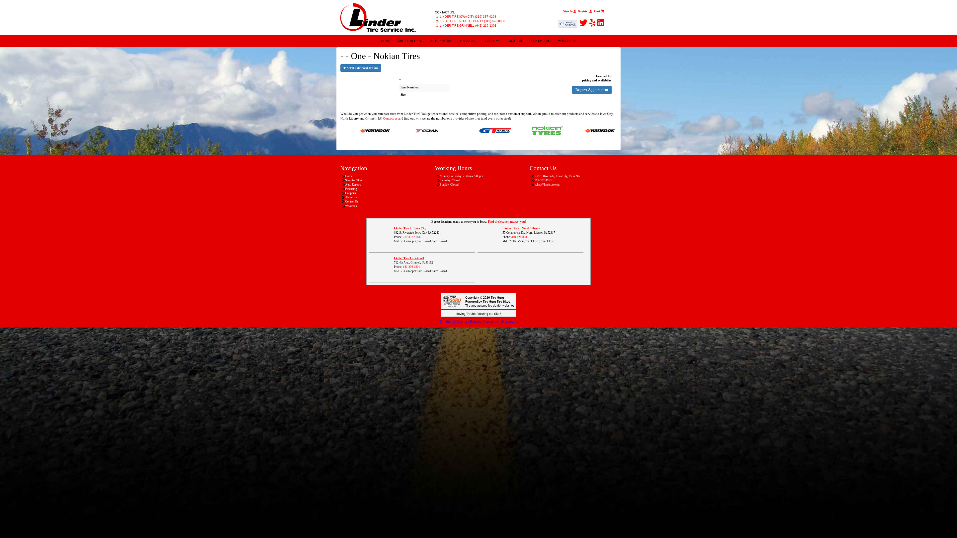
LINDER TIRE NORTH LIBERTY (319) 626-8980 (472, 21)
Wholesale (567, 41)
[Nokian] (506, 130)
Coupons (492, 41)
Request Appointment (591, 90)
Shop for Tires (410, 41)
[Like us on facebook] (568, 22)
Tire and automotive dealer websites (489, 303)
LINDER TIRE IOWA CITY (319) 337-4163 (468, 16)
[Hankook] (558, 130)
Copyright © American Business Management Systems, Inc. (479, 321)
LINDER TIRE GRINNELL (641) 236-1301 (468, 25)
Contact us (390, 118)
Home (385, 41)
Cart (597, 11)
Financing (468, 41)
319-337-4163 (411, 237)
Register (583, 11)
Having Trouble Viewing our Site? (478, 313)
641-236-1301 (411, 267)
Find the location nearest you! (507, 221)
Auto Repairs (441, 41)
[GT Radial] (454, 130)
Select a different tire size (362, 68)
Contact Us (540, 41)
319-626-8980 (519, 237)
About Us (515, 41)
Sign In (568, 11)
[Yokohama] (386, 130)
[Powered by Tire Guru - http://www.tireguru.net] (452, 301)
